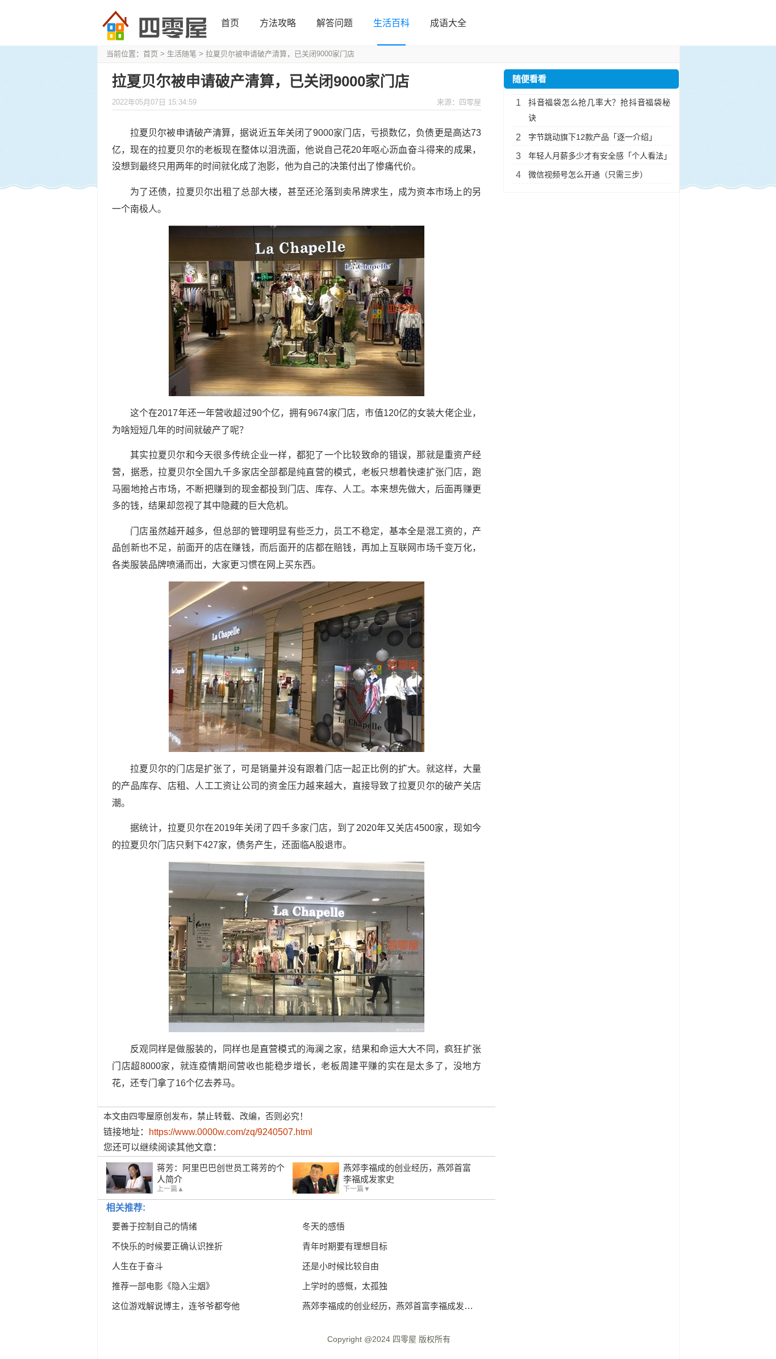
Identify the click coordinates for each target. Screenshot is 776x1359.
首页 (230, 22)
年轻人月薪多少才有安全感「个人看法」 (599, 155)
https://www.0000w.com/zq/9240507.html (230, 1132)
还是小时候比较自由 (340, 1266)
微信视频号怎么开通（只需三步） (588, 174)
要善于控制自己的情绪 (154, 1226)
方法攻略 (278, 22)
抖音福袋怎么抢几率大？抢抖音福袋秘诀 (599, 110)
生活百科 (391, 22)
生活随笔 (182, 53)
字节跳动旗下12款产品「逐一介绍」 (592, 137)
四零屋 (404, 1339)
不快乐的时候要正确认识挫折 (167, 1246)
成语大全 (448, 22)
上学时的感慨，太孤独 (344, 1286)
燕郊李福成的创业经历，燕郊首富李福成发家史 (391, 1306)
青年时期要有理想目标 (344, 1246)
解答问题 (334, 22)
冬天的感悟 (323, 1226)
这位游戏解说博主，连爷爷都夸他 (176, 1306)
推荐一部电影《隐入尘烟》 (163, 1286)
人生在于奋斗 (137, 1266)
